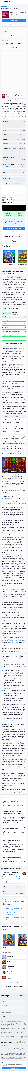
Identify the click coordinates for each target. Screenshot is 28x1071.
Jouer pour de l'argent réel (22, 5)
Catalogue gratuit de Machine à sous (14, 100)
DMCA (5, 1045)
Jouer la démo (4, 5)
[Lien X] (22, 1016)
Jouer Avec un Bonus (15, 24)
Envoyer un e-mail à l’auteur (15, 882)
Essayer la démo (14, 20)
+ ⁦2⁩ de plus (6, 159)
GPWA (23, 1042)
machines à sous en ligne (15, 640)
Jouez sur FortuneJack (15, 228)
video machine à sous (9, 791)
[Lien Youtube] (18, 1016)
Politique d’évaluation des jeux (14, 343)
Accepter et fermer (14, 1068)
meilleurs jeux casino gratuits (9, 720)
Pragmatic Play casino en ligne (12, 350)
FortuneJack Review (14, 231)
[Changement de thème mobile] (25, 2)
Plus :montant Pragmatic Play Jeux (14, 986)
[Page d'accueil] (7, 2)
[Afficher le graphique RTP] (8, 121)
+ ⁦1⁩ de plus (14, 148)
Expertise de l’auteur (19, 877)
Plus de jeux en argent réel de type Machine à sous (14, 237)
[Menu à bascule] (1, 1)
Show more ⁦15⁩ (14, 982)
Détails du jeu (11, 5)
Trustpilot (18, 1048)
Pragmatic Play (10, 96)
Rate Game (14, 35)
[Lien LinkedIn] (25, 1016)
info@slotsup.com (4, 1037)
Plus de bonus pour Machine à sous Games (14, 240)
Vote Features (14, 47)
